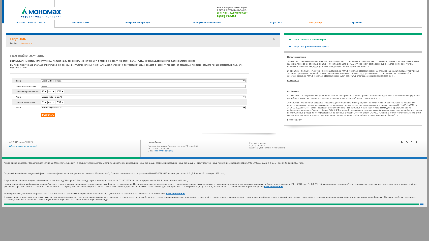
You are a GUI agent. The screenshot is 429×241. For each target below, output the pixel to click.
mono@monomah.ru (164, 151)
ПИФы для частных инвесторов (310, 39)
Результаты (18, 39)
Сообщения (293, 91)
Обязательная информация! (23, 146)
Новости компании (296, 57)
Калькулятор (27, 43)
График (13, 43)
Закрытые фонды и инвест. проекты (312, 47)
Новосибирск (154, 142)
